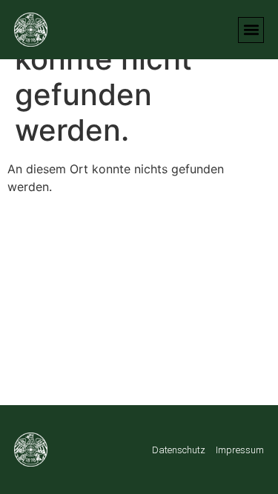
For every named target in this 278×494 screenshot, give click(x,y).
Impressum (240, 449)
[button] (251, 30)
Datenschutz (178, 449)
